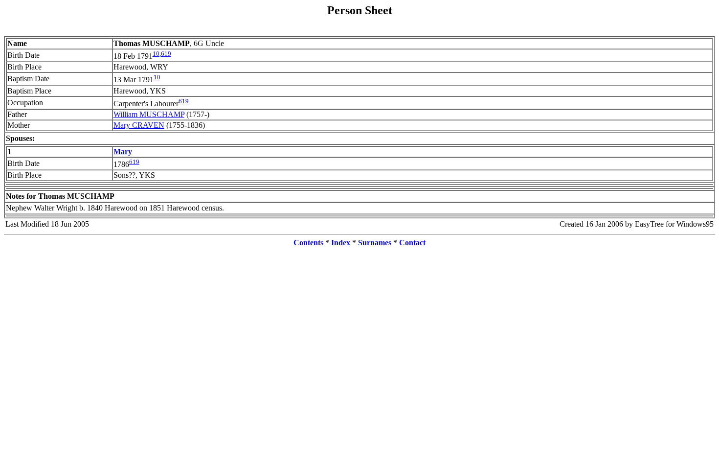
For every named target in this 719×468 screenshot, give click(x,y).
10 (156, 53)
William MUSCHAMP (148, 114)
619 (166, 53)
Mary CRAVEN (138, 125)
